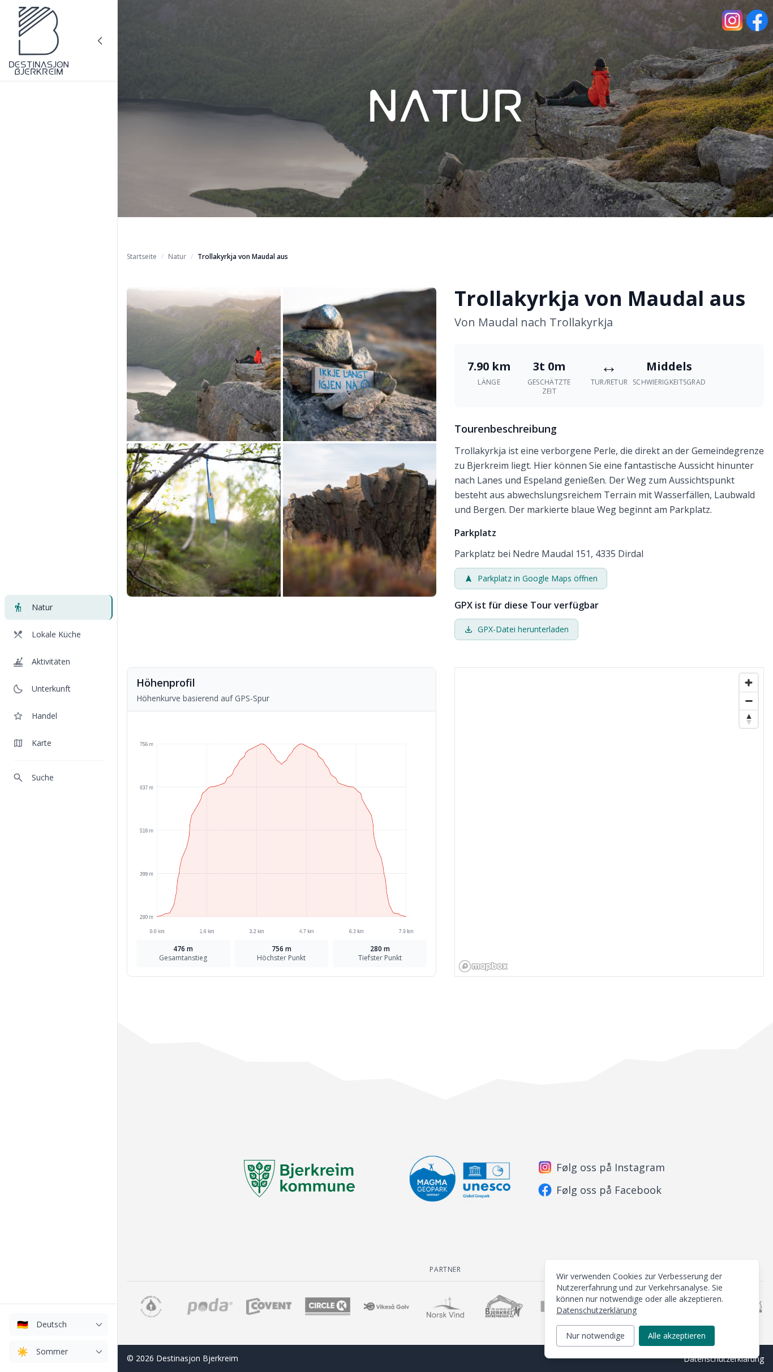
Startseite (142, 256)
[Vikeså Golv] (386, 1306)
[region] (609, 822)
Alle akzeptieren (677, 1335)
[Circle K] (327, 1306)
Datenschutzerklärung (724, 1358)
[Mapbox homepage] (483, 966)
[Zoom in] (749, 683)
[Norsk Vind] (445, 1306)
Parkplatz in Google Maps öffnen (538, 578)
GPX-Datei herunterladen (523, 629)
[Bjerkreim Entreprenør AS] (504, 1306)
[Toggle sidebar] (100, 41)
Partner (445, 1269)
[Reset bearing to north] (749, 719)
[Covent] (268, 1306)
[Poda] (210, 1306)
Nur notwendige (595, 1335)
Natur (177, 256)
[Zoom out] (749, 701)
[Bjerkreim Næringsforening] (151, 1306)
